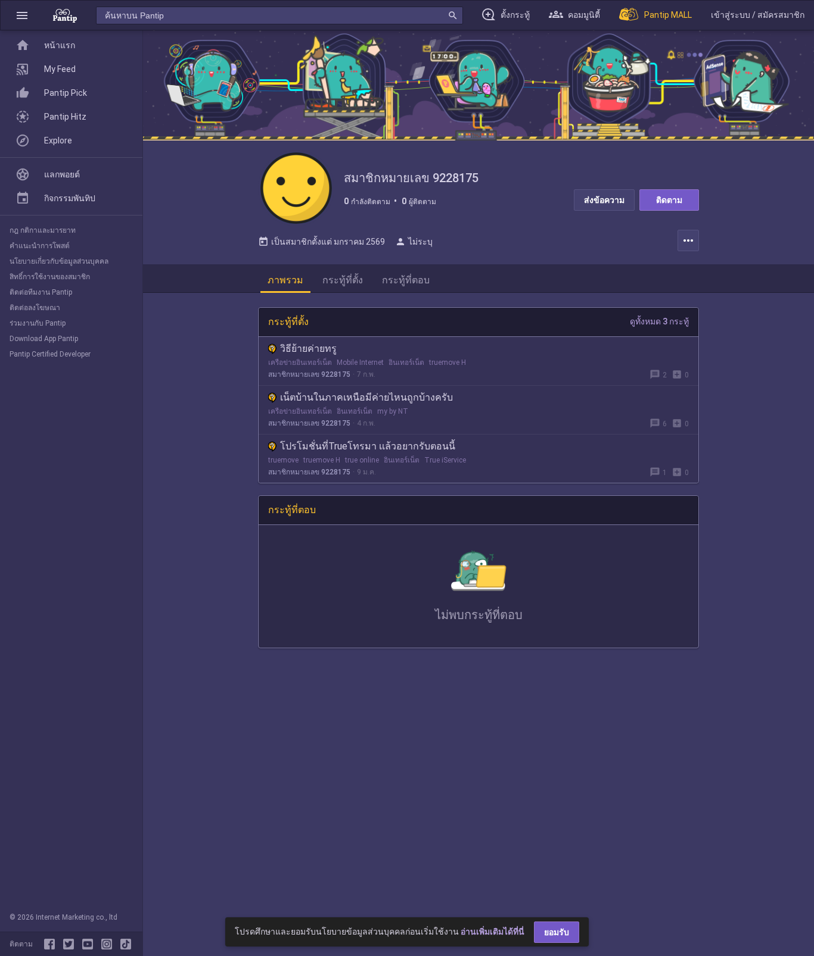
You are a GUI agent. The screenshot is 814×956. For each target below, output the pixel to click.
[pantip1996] (90, 944)
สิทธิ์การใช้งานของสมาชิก (50, 277)
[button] (22, 15)
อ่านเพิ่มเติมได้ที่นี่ (492, 931)
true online (362, 460)
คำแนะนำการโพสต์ (40, 246)
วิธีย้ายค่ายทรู (308, 348)
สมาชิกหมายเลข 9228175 (309, 374)
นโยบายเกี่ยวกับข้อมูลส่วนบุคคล (59, 261)
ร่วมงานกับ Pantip (38, 323)
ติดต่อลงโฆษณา (35, 308)
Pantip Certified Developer (50, 354)
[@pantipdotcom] (109, 944)
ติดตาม (669, 200)
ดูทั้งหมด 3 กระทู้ (659, 321)
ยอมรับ (556, 932)
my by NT (392, 411)
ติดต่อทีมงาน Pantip (41, 292)
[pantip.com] (65, 15)
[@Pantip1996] (70, 944)
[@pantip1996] (126, 944)
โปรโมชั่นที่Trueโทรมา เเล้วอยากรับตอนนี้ (367, 446)
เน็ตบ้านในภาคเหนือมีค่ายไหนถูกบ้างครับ (366, 397)
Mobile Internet (360, 362)
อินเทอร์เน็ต (406, 362)
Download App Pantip (44, 339)
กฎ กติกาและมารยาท (43, 230)
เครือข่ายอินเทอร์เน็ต (300, 362)
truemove (283, 460)
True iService (445, 460)
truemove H (447, 362)
